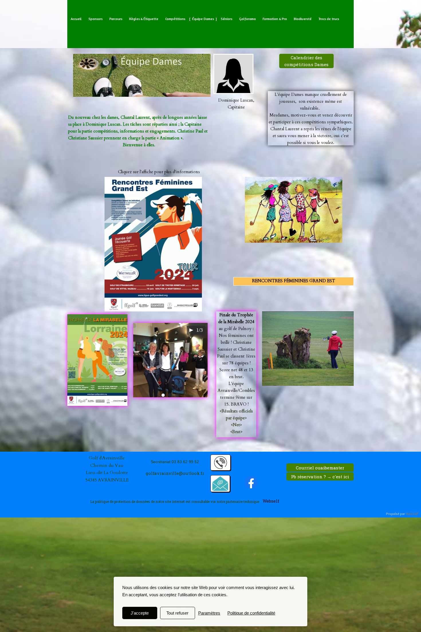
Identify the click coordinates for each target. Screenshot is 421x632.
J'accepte (140, 613)
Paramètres (209, 613)
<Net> (236, 425)
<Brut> (236, 431)
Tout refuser (177, 613)
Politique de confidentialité (251, 613)
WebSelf (412, 514)
